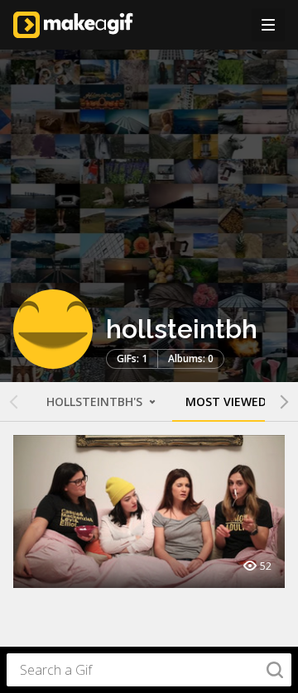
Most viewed (226, 401)
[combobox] (149, 669)
